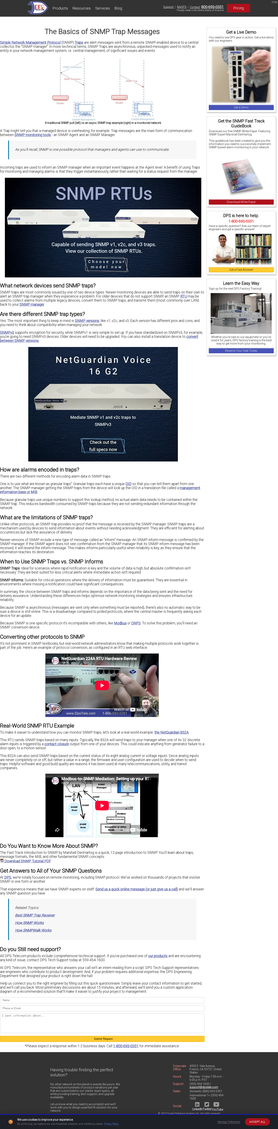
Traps (79, 42)
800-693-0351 (212, 7)
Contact (195, 7)
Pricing (238, 8)
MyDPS (181, 7)
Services (102, 8)
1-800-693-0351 (126, 1046)
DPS (7, 877)
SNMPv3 (7, 333)
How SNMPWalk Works (33, 930)
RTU (183, 296)
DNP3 (136, 623)
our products (157, 956)
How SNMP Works (29, 923)
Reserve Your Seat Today (241, 350)
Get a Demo (241, 107)
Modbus (120, 623)
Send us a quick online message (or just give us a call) (136, 889)
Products (60, 8)
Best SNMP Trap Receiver (35, 915)
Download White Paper (241, 202)
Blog (118, 8)
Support (168, 7)
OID (128, 484)
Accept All (257, 1121)
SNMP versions (87, 321)
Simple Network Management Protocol (30, 42)
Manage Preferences (229, 1121)
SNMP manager (32, 304)
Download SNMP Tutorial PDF (27, 861)
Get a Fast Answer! (241, 269)
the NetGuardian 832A (171, 732)
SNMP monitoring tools (32, 135)
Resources (81, 8)
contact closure (56, 744)
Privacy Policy (111, 1123)
